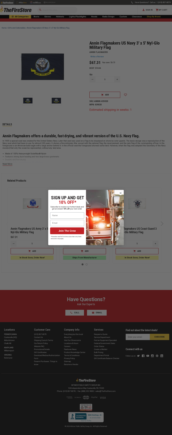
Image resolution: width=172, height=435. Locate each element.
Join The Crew (67, 230)
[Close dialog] (120, 193)
